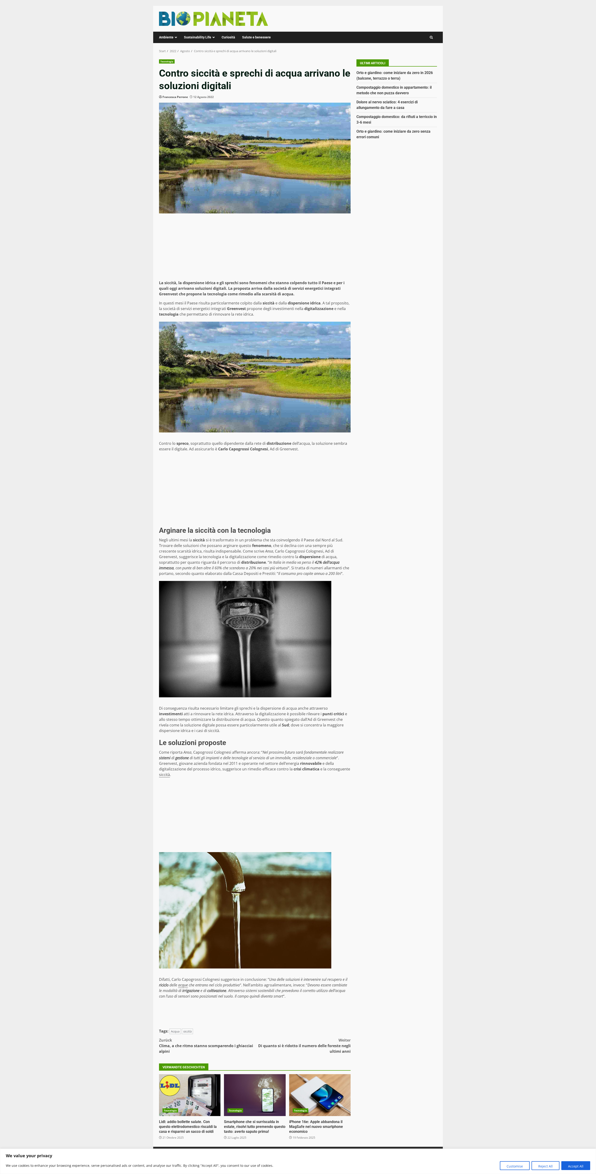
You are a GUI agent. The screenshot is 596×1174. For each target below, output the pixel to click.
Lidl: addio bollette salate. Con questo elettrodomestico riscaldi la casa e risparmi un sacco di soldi (189, 1095)
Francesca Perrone (175, 97)
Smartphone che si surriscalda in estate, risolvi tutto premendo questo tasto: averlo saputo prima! (254, 1095)
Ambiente (166, 37)
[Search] (431, 37)
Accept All (575, 1166)
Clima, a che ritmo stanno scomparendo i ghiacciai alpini (206, 1046)
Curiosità (228, 37)
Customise (515, 1166)
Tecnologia (166, 61)
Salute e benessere (256, 37)
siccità (164, 774)
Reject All (545, 1166)
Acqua (175, 1031)
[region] (298, 1161)
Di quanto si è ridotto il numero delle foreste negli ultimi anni (304, 1046)
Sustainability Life (197, 37)
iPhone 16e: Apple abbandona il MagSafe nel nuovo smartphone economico (320, 1095)
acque (183, 985)
